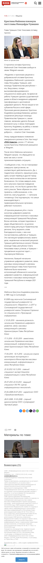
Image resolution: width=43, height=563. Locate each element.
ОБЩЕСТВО (19, 16)
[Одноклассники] (24, 410)
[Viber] (34, 410)
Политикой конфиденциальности (18, 554)
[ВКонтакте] (20, 410)
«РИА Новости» (10, 142)
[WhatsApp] (37, 410)
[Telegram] (27, 410)
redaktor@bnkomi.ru (10, 476)
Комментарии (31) (12, 465)
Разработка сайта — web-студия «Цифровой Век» (21, 543)
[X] (30, 410)
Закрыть (21, 560)
